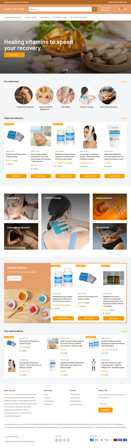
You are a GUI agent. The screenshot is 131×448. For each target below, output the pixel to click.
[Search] (94, 9)
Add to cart (16, 176)
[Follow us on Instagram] (64, 440)
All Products (48, 404)
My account (105, 10)
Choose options (66, 176)
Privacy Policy (75, 394)
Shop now (14, 55)
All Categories (49, 401)
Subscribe (105, 410)
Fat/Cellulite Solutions (78, 17)
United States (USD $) (11, 436)
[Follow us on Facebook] (56, 440)
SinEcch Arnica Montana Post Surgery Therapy (16, 155)
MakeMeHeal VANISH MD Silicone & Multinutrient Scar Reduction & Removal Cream (114, 156)
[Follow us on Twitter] (60, 440)
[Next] (127, 151)
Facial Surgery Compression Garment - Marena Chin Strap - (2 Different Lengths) (90, 156)
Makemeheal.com (10, 394)
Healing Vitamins (31, 17)
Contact (47, 398)
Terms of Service (76, 404)
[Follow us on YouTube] (68, 440)
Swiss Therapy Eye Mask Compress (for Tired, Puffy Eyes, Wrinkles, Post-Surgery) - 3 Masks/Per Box (41, 157)
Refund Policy (75, 398)
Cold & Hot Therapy (60, 17)
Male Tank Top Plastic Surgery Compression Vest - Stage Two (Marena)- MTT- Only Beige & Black (112, 365)
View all (124, 82)
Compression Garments (12, 17)
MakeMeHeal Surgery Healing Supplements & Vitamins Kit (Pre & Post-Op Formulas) (65, 156)
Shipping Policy (75, 401)
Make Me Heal (10, 151)
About (46, 394)
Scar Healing (44, 17)
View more (14, 278)
